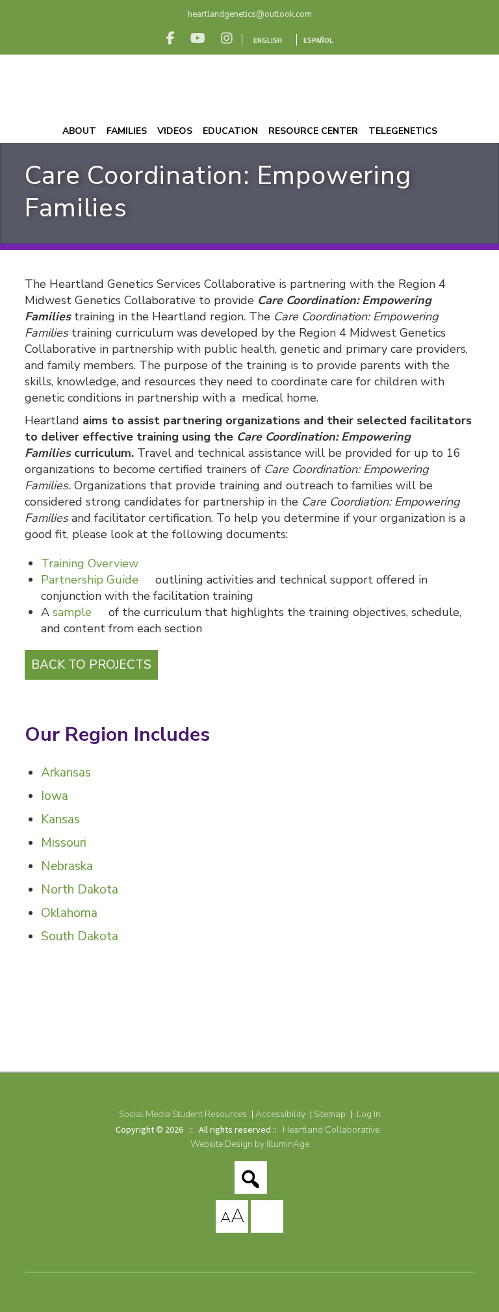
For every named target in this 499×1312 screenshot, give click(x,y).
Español (318, 40)
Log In (369, 1114)
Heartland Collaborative (331, 1130)
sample (74, 612)
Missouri (63, 842)
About (79, 131)
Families (127, 131)
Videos (174, 131)
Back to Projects (91, 664)
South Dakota (79, 936)
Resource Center (313, 131)
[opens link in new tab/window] (170, 38)
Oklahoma (69, 913)
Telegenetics (402, 131)
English (267, 40)
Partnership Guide (89, 579)
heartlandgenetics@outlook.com (250, 14)
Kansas (60, 819)
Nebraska (67, 866)
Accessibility (280, 1114)
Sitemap (330, 1114)
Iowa (54, 796)
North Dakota (79, 889)
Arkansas (66, 772)
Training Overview (89, 563)
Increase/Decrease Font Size (232, 1216)
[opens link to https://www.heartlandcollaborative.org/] (249, 87)
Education (230, 131)
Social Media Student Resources (183, 1114)
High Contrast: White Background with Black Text (267, 1216)
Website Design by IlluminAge (249, 1144)
